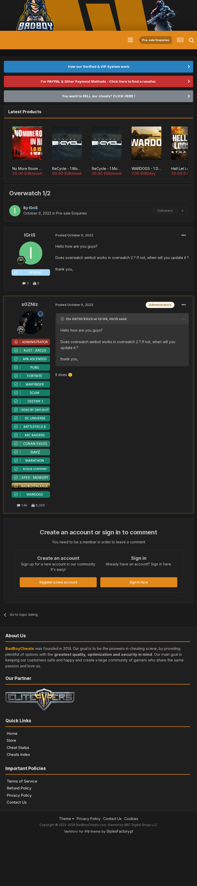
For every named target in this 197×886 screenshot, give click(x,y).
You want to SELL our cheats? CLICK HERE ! (98, 96)
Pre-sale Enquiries (71, 213)
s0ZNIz (30, 304)
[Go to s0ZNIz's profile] (30, 322)
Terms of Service (22, 781)
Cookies (131, 818)
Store (11, 740)
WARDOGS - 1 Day (146, 168)
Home (12, 733)
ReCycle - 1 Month (107, 168)
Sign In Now (139, 582)
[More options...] (184, 235)
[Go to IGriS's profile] (15, 210)
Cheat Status (18, 747)
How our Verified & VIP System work (98, 66)
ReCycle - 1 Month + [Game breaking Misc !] (67, 168)
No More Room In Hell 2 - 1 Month (27, 168)
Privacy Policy (19, 795)
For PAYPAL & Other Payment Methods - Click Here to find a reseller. (98, 81)
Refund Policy (19, 788)
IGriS (29, 235)
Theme (65, 818)
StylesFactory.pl (119, 831)
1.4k (23, 505)
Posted (74, 235)
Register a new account (58, 582)
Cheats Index (18, 754)
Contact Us (17, 802)
